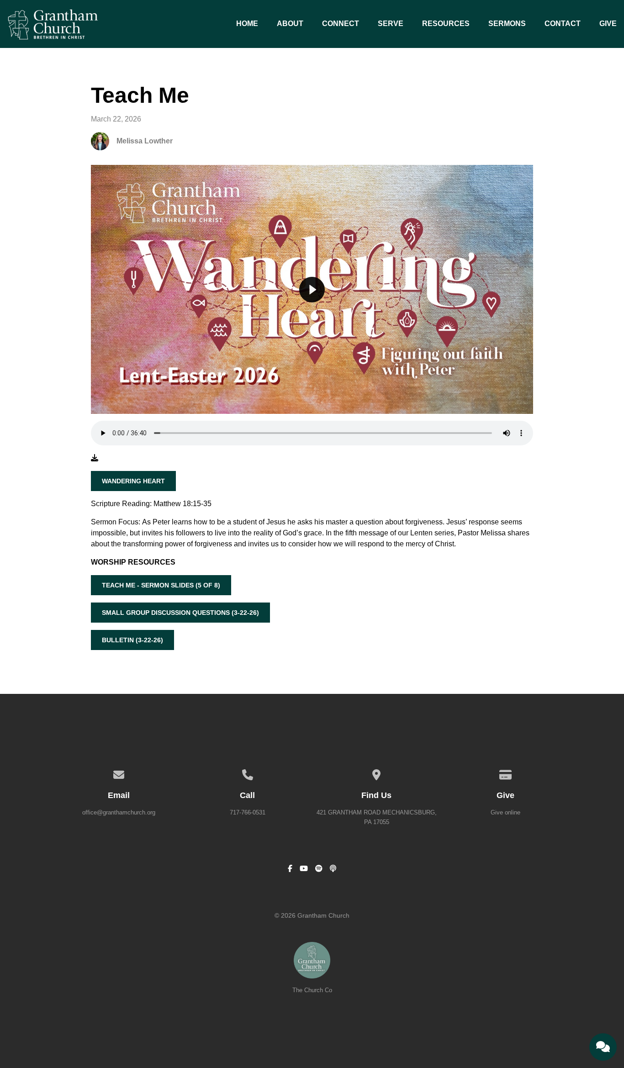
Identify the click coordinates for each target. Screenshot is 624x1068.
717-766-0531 (247, 812)
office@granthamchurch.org (118, 812)
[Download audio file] (94, 458)
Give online (505, 812)
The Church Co (312, 990)
